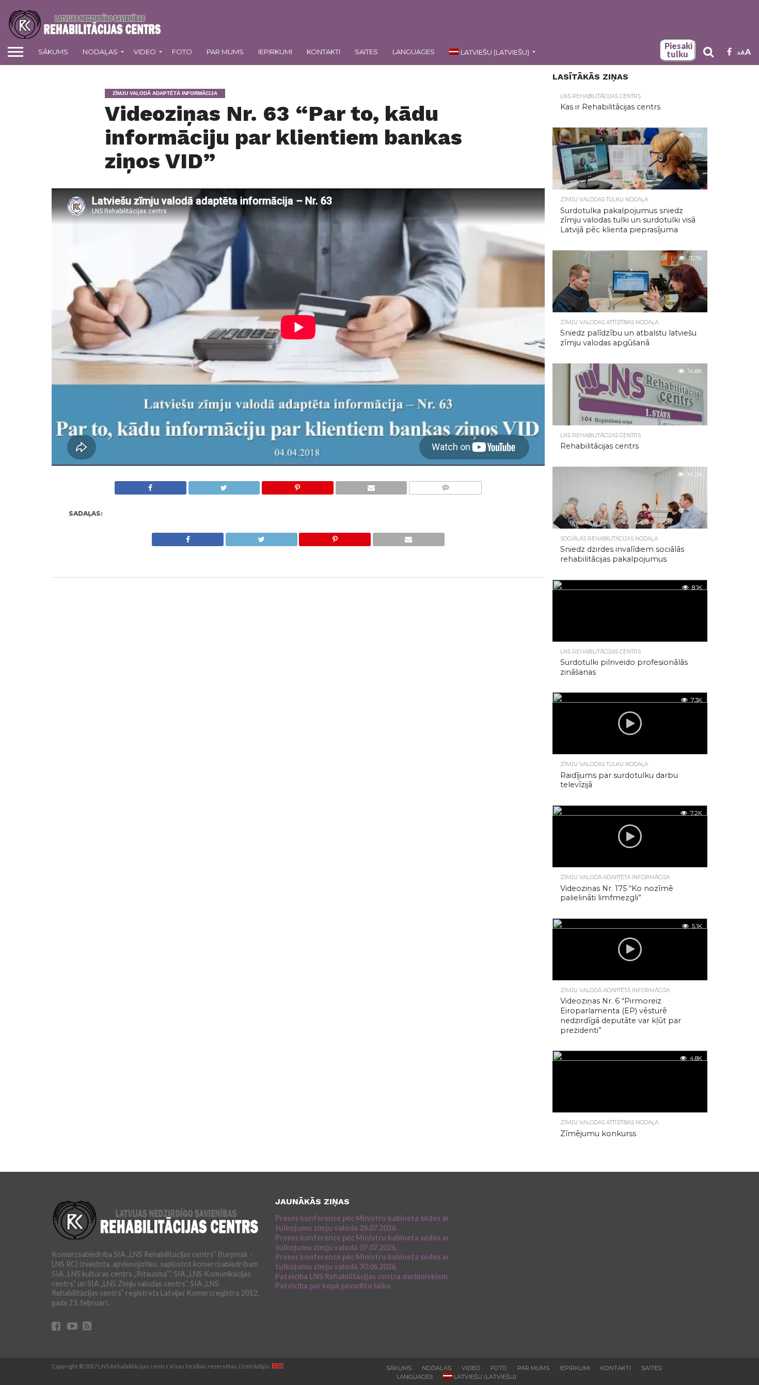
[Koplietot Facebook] (150, 485)
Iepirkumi (275, 51)
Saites (366, 51)
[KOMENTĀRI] (445, 485)
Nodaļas (100, 51)
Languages (413, 51)
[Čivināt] (224, 485)
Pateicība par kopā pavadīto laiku (333, 1285)
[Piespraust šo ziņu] (297, 485)
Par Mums (225, 51)
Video (145, 51)
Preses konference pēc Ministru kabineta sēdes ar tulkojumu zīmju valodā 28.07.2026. (362, 1223)
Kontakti (323, 51)
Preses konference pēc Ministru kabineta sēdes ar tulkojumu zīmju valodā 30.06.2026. (362, 1261)
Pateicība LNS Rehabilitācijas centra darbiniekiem (361, 1276)
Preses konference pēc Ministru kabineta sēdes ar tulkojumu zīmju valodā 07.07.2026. (362, 1242)
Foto (182, 51)
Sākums (53, 51)
